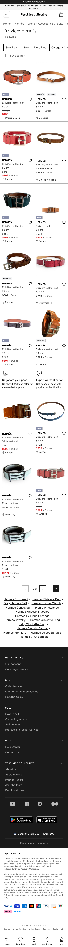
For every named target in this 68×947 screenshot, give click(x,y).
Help (8, 740)
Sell (8, 708)
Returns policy (14, 697)
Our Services (14, 657)
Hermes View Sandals (34, 637)
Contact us (12, 752)
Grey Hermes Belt (15, 603)
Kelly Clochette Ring (32, 624)
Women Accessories (40, 24)
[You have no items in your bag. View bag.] (61, 14)
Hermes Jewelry (15, 620)
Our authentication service (21, 691)
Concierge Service (16, 669)
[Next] (42, 588)
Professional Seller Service (21, 730)
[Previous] (25, 588)
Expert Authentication (49, 380)
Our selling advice (16, 719)
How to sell (12, 714)
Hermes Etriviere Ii (16, 599)
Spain (55, 929)
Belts (60, 24)
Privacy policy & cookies (32, 843)
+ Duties (46, 110)
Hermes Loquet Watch (46, 603)
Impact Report (14, 780)
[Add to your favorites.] (30, 99)
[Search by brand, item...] (6, 14)
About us (11, 769)
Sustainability (13, 774)
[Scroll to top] (56, 588)
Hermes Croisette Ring (45, 620)
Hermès (19, 24)
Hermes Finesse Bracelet (32, 612)
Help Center (12, 747)
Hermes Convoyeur (18, 608)
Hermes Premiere (14, 633)
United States (34, 929)
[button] (61, 14)
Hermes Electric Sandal (32, 628)
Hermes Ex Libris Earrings (32, 616)
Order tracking (14, 686)
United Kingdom (19, 929)
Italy (62, 929)
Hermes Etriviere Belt (46, 599)
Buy (7, 680)
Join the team (13, 785)
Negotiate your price (14, 380)
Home (7, 24)
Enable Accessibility (34, 1)
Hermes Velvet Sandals (46, 633)
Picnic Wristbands (47, 608)
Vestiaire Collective (19, 763)
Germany (47, 929)
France (7, 929)
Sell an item (12, 724)
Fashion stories (14, 790)
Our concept (13, 664)
